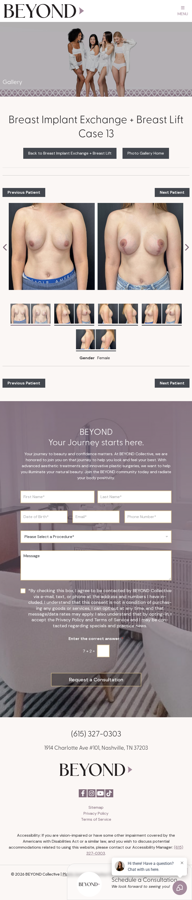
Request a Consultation (96, 679)
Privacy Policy (96, 813)
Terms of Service (96, 819)
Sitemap (96, 807)
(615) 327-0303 (96, 733)
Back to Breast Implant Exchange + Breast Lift (70, 153)
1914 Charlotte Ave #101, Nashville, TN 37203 (96, 747)
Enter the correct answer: (96, 638)
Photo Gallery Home (146, 153)
